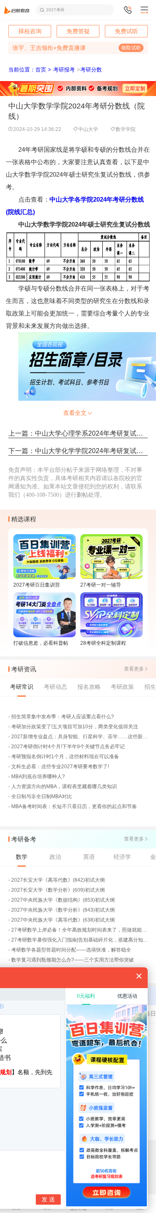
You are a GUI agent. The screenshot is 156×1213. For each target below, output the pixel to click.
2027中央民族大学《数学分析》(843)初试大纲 (63, 909)
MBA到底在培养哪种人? (38, 776)
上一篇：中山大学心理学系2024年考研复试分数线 (78, 433)
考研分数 (91, 69)
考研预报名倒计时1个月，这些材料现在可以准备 (65, 756)
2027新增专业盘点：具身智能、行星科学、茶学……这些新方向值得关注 (80, 736)
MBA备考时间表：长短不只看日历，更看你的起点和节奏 (74, 806)
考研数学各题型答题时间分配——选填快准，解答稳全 (71, 949)
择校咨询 (30, 31)
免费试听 (126, 31)
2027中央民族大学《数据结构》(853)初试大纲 (63, 899)
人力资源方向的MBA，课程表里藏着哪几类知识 (64, 786)
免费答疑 (78, 31)
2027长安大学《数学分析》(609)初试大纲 (58, 890)
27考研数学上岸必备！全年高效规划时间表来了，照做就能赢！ (80, 929)
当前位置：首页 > (29, 69)
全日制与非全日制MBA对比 (41, 796)
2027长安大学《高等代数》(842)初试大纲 (58, 880)
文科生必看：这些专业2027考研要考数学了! (60, 766)
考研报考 (64, 69)
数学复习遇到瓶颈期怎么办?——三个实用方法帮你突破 (72, 959)
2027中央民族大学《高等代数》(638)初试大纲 (63, 919)
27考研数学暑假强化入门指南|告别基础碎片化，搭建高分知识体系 (80, 939)
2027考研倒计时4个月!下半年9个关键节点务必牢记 (68, 746)
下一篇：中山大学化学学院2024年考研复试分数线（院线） (78, 450)
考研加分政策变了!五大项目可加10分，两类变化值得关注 (74, 726)
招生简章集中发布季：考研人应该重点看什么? (62, 716)
